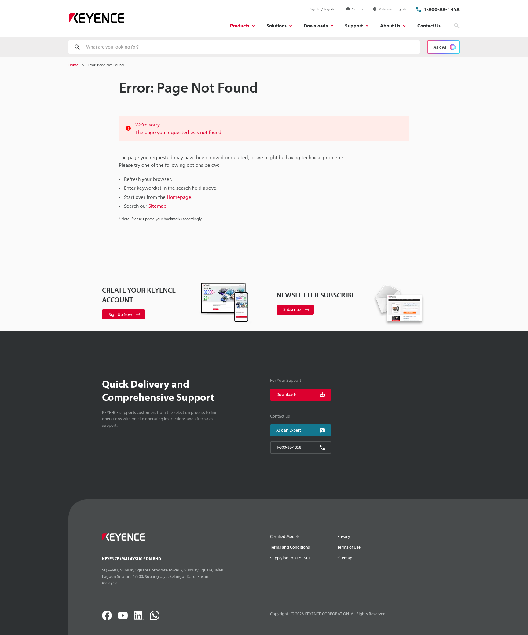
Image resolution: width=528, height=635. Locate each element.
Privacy (343, 536)
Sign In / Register (323, 9)
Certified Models (284, 536)
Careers (357, 9)
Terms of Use (349, 547)
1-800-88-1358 (442, 9)
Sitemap (344, 557)
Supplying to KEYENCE (290, 557)
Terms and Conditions (290, 547)
